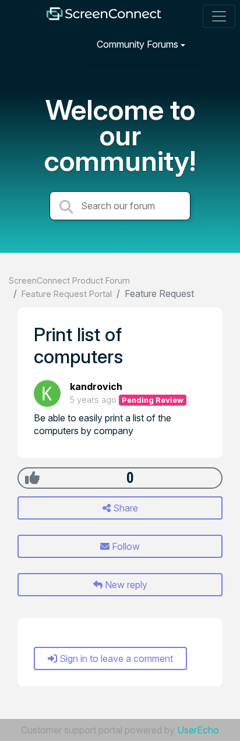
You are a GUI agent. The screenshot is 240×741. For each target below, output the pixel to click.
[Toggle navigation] (219, 16)
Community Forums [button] (137, 44)
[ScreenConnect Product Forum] (103, 16)
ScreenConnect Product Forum (69, 280)
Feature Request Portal (67, 294)
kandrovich (96, 386)
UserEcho (198, 730)
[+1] (32, 477)
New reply (125, 584)
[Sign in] (217, 44)
